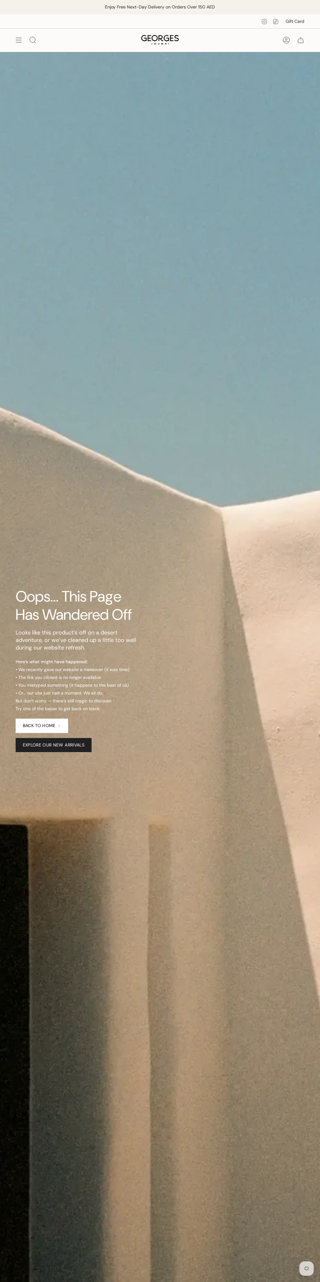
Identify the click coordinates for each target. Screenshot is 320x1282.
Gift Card (295, 21)
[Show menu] (18, 40)
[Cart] (300, 40)
